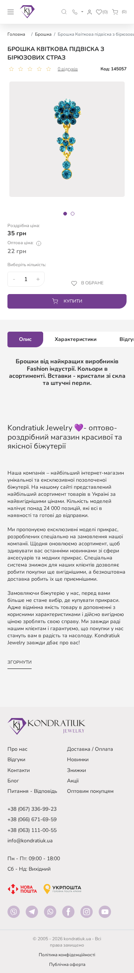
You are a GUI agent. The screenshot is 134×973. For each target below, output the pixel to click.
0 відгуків (68, 69)
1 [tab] (65, 214)
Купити (73, 301)
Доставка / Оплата (90, 749)
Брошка (43, 34)
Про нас (17, 749)
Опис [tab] (25, 339)
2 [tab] (72, 214)
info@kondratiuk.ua (29, 840)
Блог (13, 780)
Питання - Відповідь (32, 791)
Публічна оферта (67, 964)
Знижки (76, 770)
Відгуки (16, 759)
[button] (64, 11)
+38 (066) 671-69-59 (32, 819)
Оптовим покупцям (90, 791)
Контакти (18, 770)
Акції (73, 780)
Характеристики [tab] (75, 339)
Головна (16, 34)
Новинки (78, 759)
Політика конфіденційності (67, 955)
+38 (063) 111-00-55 (32, 830)
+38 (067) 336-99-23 (32, 809)
